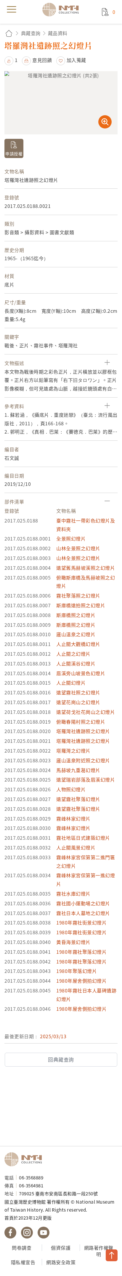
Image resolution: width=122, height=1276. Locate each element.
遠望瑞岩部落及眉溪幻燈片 (85, 779)
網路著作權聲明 (98, 1251)
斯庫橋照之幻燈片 (75, 615)
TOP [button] (112, 1255)
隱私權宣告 (23, 1262)
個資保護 (60, 1247)
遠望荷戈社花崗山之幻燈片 (85, 711)
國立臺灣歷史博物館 (25, 1159)
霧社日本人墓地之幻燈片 (83, 913)
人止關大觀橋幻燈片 (78, 643)
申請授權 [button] (14, 154)
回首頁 (8, 33)
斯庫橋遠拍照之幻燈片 (80, 605)
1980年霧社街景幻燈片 (81, 922)
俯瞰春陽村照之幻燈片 (80, 721)
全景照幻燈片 (71, 538)
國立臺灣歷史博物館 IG (27, 1232)
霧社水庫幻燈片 (73, 893)
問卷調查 (21, 1247)
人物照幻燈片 (71, 789)
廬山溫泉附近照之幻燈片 (83, 760)
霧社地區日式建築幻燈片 (83, 837)
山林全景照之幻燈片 (78, 548)
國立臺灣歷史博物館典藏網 (62, 9)
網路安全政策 (61, 1262)
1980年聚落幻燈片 (76, 970)
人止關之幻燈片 (73, 653)
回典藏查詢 (61, 1059)
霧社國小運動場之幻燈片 (83, 903)
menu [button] (11, 9)
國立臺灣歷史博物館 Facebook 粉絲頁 (10, 1232)
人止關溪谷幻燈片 (75, 663)
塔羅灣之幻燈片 (73, 750)
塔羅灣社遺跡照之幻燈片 (83, 731)
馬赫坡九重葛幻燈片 (78, 770)
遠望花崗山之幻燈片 (78, 702)
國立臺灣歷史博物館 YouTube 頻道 (43, 1232)
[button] (11, 60)
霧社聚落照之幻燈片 (78, 595)
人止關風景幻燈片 (75, 847)
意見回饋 (42, 60)
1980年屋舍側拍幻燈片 (81, 980)
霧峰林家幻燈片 (73, 818)
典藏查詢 (31, 33)
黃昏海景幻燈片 (73, 941)
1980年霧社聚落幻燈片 (81, 951)
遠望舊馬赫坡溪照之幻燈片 (85, 567)
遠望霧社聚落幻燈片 (78, 799)
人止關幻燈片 (71, 682)
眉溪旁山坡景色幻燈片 (80, 673)
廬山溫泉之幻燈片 (75, 634)
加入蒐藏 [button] (76, 60)
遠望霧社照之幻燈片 (78, 692)
